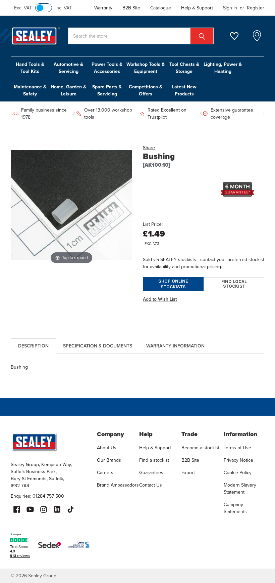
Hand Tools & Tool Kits (30, 68)
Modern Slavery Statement (240, 488)
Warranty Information (175, 345)
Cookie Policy (238, 472)
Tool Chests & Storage (184, 68)
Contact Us (150, 485)
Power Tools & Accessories (107, 68)
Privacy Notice (238, 460)
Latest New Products (184, 90)
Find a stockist (154, 460)
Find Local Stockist (234, 284)
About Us (106, 447)
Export (188, 472)
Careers (105, 472)
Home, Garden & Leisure (68, 90)
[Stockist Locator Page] (257, 36)
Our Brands (109, 460)
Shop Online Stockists (173, 284)
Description (33, 345)
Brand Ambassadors (118, 485)
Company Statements (235, 508)
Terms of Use (237, 447)
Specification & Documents (97, 345)
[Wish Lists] (238, 36)
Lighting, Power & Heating (223, 68)
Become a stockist (200, 447)
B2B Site (190, 460)
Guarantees (151, 472)
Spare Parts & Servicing (107, 90)
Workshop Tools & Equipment (145, 68)
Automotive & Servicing (68, 68)
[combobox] (141, 36)
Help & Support (155, 447)
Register (255, 7)
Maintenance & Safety (30, 90)
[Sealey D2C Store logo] (49, 442)
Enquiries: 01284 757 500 (37, 496)
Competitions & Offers (145, 90)
